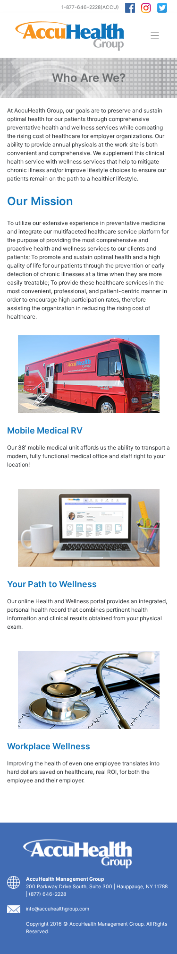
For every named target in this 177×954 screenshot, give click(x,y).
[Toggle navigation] (155, 36)
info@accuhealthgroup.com (57, 909)
